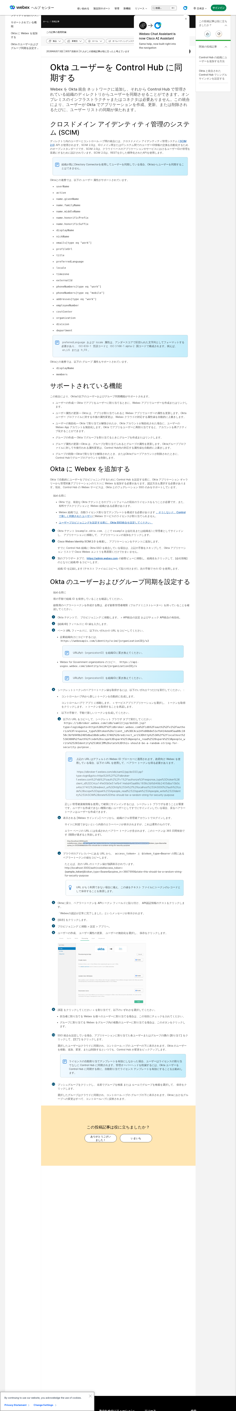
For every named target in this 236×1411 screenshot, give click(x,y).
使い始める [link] (83, 8)
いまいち (136, 1138)
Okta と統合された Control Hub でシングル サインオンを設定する (213, 74)
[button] (185, 8)
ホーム (46, 21)
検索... (159, 8)
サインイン (218, 7)
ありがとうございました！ (100, 1138)
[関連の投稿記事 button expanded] (225, 46)
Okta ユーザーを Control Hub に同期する (116, 72)
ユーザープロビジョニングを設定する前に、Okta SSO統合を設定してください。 (106, 522)
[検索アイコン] (154, 8)
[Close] (90, 1396)
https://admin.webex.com (102, 558)
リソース (139, 8)
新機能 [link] (127, 8)
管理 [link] (116, 8)
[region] (47, 1401)
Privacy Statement (15, 1405)
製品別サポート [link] (101, 8)
